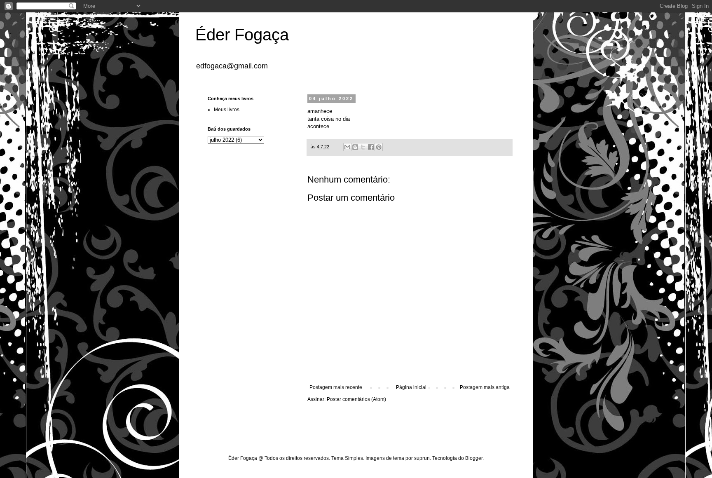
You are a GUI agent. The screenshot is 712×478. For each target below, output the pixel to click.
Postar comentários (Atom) (356, 399)
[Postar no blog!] (355, 147)
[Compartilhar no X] (363, 147)
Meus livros (226, 109)
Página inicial (411, 387)
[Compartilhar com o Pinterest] (379, 147)
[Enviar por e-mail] (347, 147)
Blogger (473, 458)
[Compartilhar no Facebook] (371, 147)
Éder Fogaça (242, 35)
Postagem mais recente (335, 387)
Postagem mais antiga (485, 387)
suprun (422, 458)
